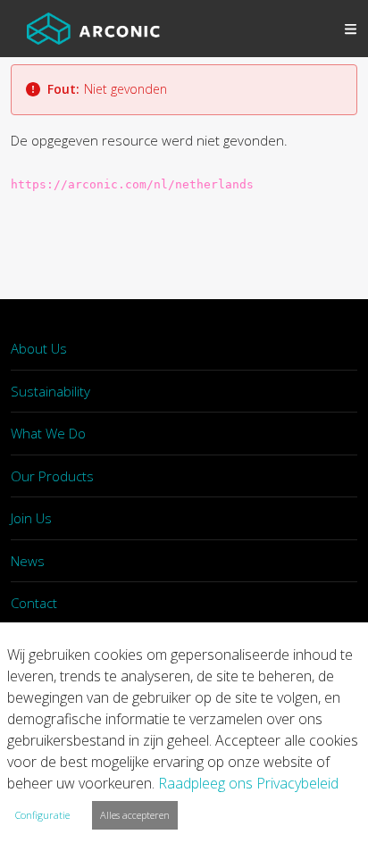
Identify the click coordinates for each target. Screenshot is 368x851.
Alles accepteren (135, 815)
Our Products (52, 476)
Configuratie (42, 815)
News (28, 561)
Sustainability (50, 391)
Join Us (31, 518)
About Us (39, 348)
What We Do (48, 433)
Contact (34, 603)
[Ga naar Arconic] (93, 29)
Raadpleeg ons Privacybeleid (248, 783)
